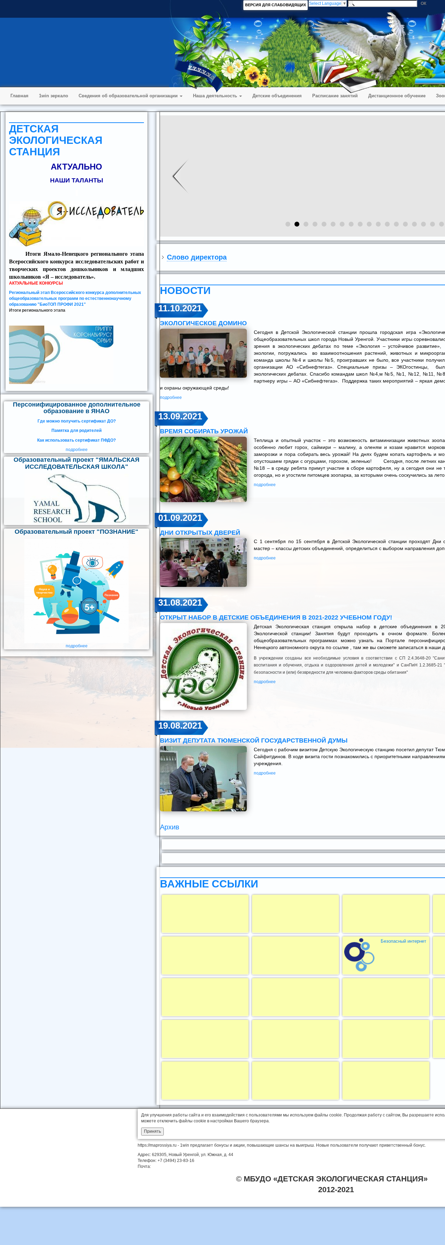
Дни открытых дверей (200, 532)
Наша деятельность (215, 95)
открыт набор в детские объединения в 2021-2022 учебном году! (276, 617)
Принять (152, 1131)
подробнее (77, 449)
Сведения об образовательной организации (129, 95)
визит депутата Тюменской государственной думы (254, 740)
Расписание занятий (335, 95)
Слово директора (197, 257)
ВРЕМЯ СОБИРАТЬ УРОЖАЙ (204, 431)
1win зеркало (53, 95)
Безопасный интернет (403, 941)
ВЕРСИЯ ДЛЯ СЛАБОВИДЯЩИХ (275, 5)
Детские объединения (277, 95)
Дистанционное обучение (397, 95)
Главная (19, 95)
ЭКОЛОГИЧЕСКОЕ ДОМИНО (203, 323)
